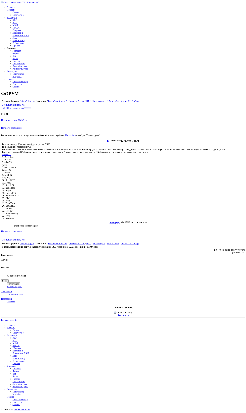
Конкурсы (12, 71)
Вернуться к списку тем (13, 105)
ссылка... (6, 154)
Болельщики (99, 101)
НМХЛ (16, 27)
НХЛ (88, 101)
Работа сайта (113, 101)
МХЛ (15, 25)
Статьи (16, 12)
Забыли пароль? (14, 286)
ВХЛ (15, 22)
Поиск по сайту (20, 81)
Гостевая (17, 51)
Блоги (15, 58)
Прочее (16, 45)
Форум (16, 53)
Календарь (12, 17)
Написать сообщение (11, 128)
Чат (14, 56)
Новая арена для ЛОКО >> (14, 120)
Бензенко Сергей (22, 409)
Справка (11, 301)
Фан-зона (11, 366)
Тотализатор (18, 74)
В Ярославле (19, 43)
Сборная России (77, 101)
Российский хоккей (57, 101)
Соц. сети (17, 84)
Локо (15, 38)
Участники (6, 291)
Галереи (16, 61)
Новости (11, 10)
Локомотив (18, 33)
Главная (11, 7)
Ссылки (16, 86)
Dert (109, 141)
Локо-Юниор (19, 40)
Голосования (19, 63)
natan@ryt (115, 222)
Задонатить (123, 315)
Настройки (70, 135)
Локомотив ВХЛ (21, 35)
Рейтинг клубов (20, 69)
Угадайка (17, 76)
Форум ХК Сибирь (130, 101)
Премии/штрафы (15, 294)
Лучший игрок (20, 66)
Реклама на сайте (9, 320)
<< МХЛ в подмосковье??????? (16, 108)
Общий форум (27, 101)
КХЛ (15, 20)
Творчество (18, 15)
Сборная (17, 30)
